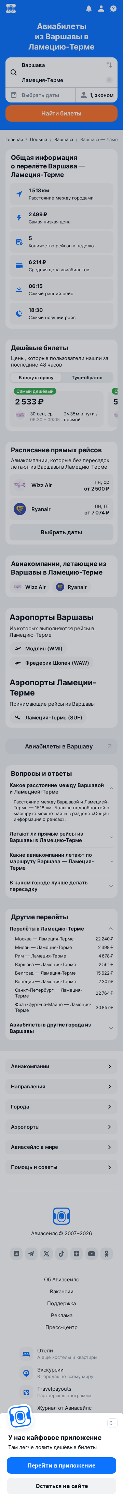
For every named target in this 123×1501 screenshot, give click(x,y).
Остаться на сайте (62, 1486)
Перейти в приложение (61, 1465)
